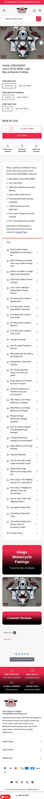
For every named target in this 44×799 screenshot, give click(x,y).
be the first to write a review (22, 659)
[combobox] (22, 19)
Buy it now (22, 135)
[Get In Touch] (34, 10)
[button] (3, 10)
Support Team (21, 232)
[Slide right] (41, 43)
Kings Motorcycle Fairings (18, 789)
